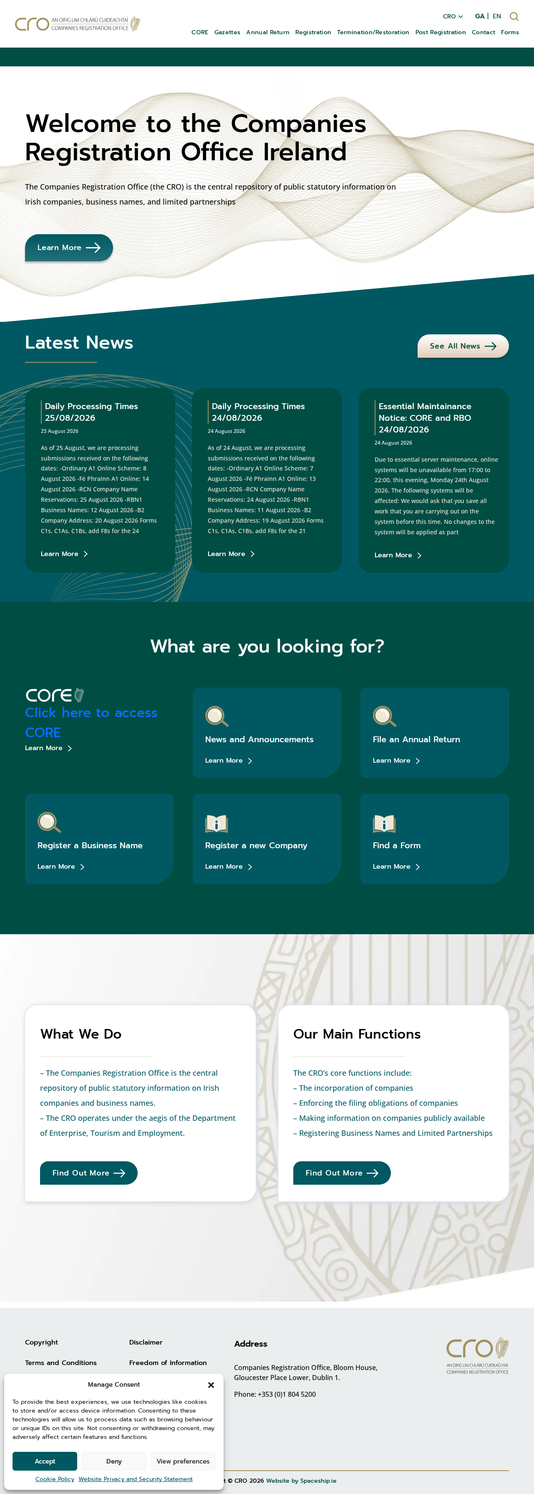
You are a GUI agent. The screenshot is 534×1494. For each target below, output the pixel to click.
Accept (45, 1461)
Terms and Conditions (61, 1363)
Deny (114, 1461)
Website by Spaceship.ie (301, 1480)
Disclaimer (146, 1342)
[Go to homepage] (77, 24)
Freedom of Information (168, 1363)
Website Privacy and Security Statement (135, 1479)
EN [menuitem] (497, 16)
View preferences (182, 1461)
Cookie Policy (54, 1479)
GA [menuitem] (480, 16)
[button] (211, 1384)
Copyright (41, 1342)
